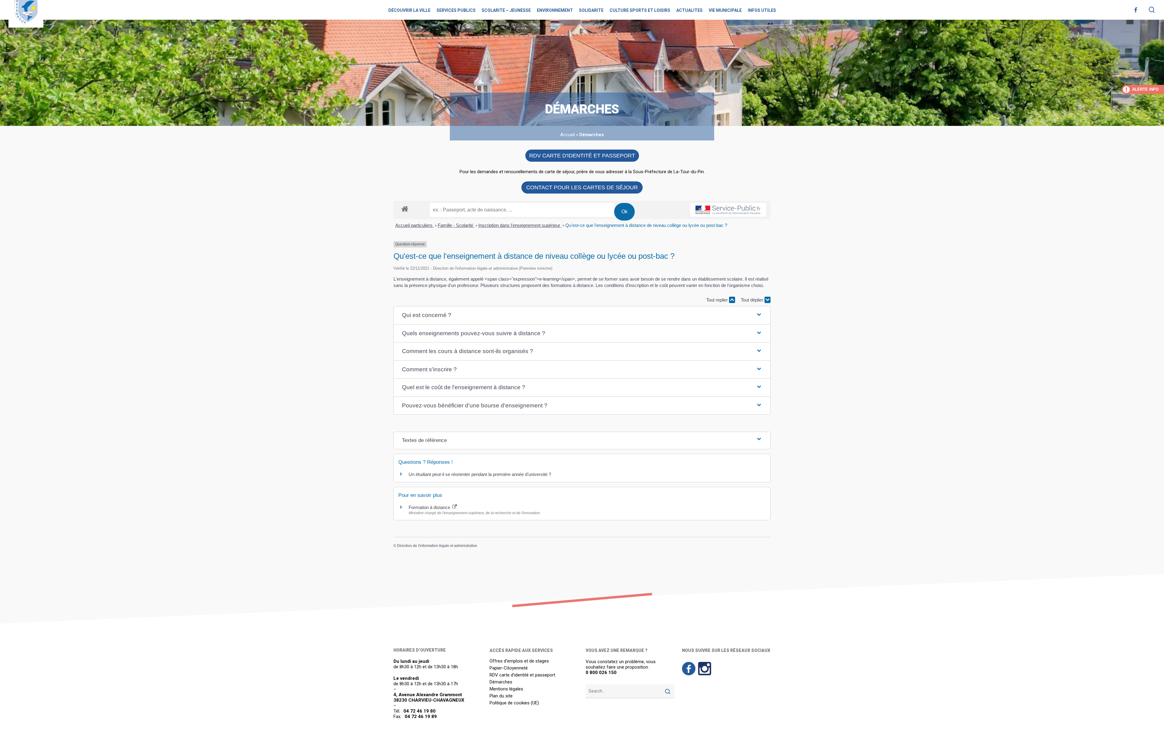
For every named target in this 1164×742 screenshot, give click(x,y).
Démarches (501, 682)
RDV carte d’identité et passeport (522, 675)
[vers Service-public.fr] (728, 210)
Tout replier (717, 299)
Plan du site (501, 696)
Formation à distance (430, 507)
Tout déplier (752, 299)
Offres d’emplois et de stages (519, 661)
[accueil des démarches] (405, 208)
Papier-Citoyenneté (509, 668)
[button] (582, 315)
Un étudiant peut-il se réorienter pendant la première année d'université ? (480, 474)
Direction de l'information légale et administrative (437, 546)
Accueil (567, 134)
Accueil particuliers (414, 225)
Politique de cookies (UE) (514, 703)
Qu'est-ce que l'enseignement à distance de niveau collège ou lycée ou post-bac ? (646, 225)
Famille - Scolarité (456, 225)
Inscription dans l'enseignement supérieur (519, 225)
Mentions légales (506, 689)
